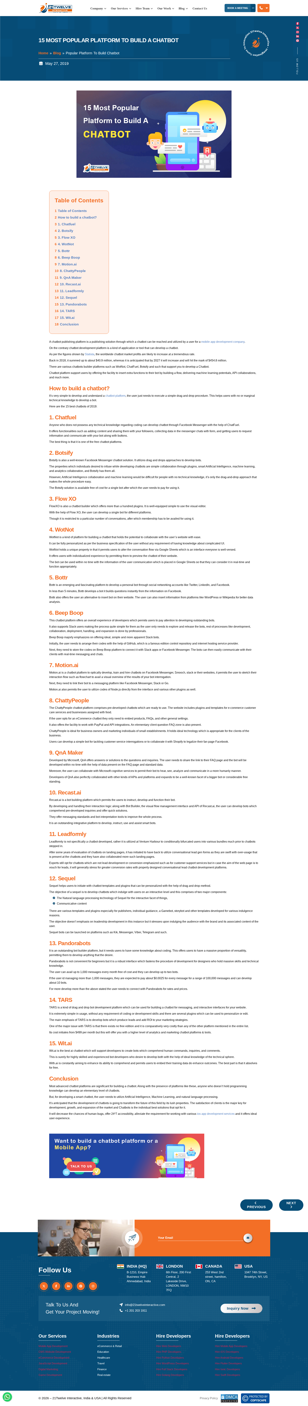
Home (43, 53)
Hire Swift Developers (227, 1374)
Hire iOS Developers (227, 1351)
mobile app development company (223, 341)
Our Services (120, 8)
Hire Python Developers (170, 1357)
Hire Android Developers (229, 1357)
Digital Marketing (48, 1369)
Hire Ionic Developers (227, 1369)
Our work (164, 8)
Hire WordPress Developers (172, 1363)
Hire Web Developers (168, 1346)
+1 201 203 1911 (136, 1310)
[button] (263, 8)
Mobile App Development (53, 1346)
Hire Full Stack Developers (171, 1369)
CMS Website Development (54, 1351)
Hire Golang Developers (170, 1374)
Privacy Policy (209, 1398)
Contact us (199, 8)
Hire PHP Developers (168, 1351)
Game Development (50, 1374)
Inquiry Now (238, 1308)
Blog (57, 53)
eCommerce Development (53, 1357)
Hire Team (143, 8)
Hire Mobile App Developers (231, 1346)
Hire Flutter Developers (228, 1363)
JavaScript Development (52, 1363)
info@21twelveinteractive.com (145, 1305)
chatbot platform (115, 395)
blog (182, 8)
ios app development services (216, 1113)
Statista (89, 354)
